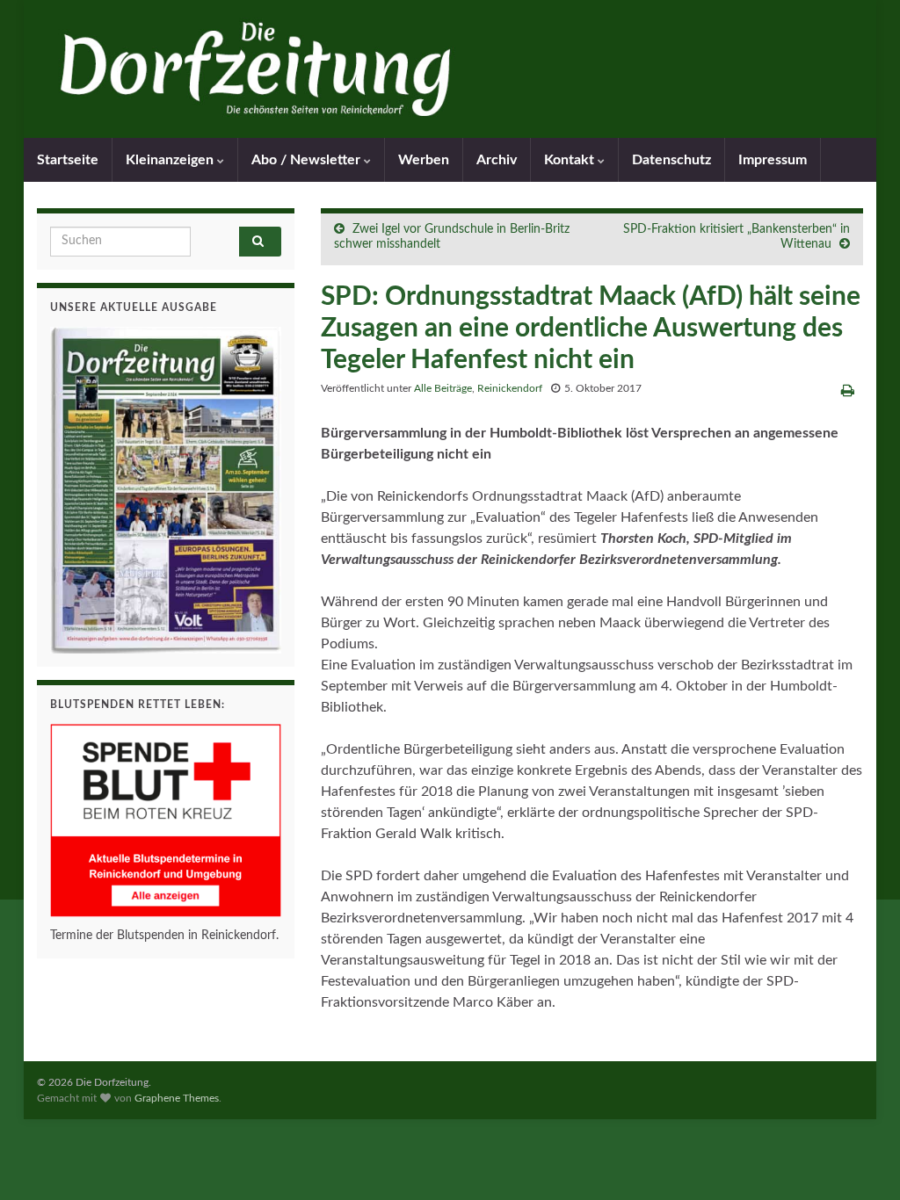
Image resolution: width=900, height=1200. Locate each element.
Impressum (772, 160)
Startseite (67, 160)
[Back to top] (860, 1160)
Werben (423, 160)
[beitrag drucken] (847, 391)
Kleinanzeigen (171, 160)
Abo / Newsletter (307, 160)
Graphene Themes (176, 1098)
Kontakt (571, 160)
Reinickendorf (509, 388)
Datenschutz (671, 160)
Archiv (496, 160)
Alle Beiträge (443, 388)
